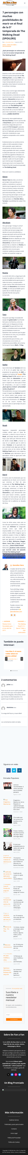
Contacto (14, 1129)
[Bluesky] (19, 1074)
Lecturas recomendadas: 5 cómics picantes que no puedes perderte (18, 788)
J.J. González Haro (9, 42)
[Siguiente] (22, 659)
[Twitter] (14, 770)
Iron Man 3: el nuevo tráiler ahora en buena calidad (13, 653)
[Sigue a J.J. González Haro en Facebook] (11, 615)
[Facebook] (12, 1074)
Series (4, 44)
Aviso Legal (14, 1133)
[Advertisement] (14, 745)
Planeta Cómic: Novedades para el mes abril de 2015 (7, 626)
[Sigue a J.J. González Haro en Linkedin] (14, 615)
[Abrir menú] (24, 3)
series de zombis (11, 44)
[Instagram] (19, 770)
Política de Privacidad (14, 1138)
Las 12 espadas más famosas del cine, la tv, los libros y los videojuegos (18, 903)
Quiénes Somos (14, 1120)
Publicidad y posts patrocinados (14, 1124)
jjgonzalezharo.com (16, 611)
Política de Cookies (14, 1142)
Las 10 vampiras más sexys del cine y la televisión (18, 917)
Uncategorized (6, 46)
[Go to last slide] (6, 659)
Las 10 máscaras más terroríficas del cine (18, 946)
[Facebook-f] (8, 770)
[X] (8, 1074)
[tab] (10, 670)
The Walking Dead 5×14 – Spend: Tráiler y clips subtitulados (21, 627)
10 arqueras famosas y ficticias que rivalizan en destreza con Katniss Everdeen (18, 861)
